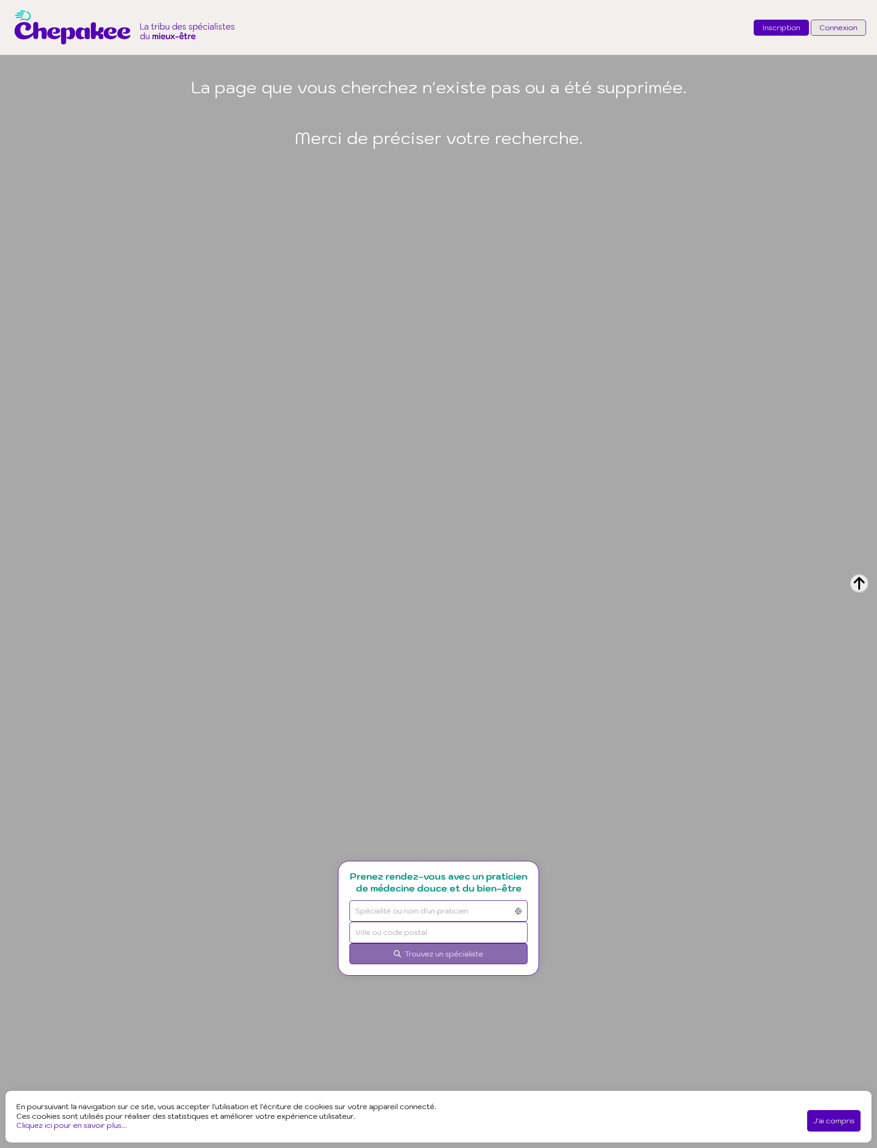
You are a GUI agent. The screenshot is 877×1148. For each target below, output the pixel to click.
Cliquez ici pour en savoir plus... (71, 1125)
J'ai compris (834, 1120)
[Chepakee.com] (124, 52)
